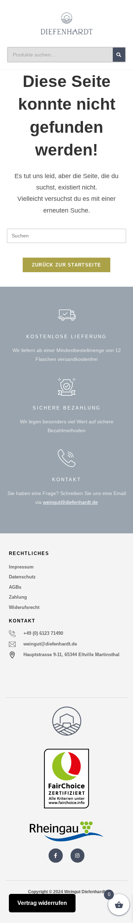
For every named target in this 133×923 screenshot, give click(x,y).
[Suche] (119, 55)
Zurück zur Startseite (66, 265)
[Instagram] (77, 855)
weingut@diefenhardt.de (70, 502)
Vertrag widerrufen (42, 903)
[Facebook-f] (55, 855)
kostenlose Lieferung (66, 336)
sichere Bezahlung (67, 408)
